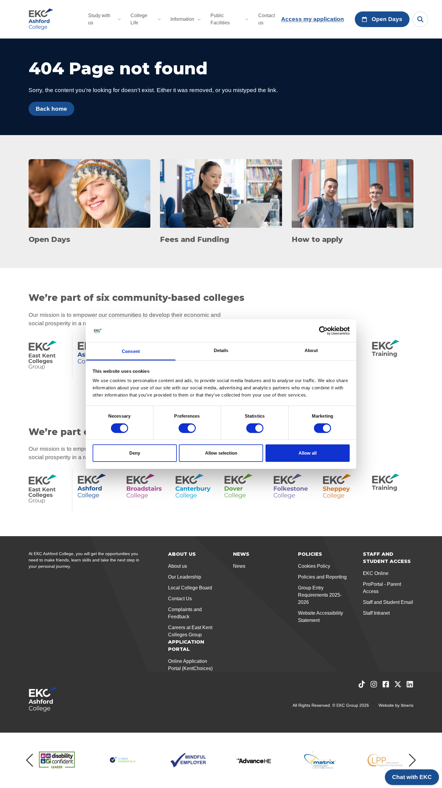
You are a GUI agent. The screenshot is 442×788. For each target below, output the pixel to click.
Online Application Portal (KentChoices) (190, 665)
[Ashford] (98, 490)
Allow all (308, 453)
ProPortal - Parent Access (382, 588)
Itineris (407, 705)
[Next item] (412, 760)
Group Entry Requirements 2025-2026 (320, 595)
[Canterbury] (196, 490)
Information (182, 19)
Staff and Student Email (388, 602)
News (239, 566)
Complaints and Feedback (185, 613)
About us (177, 566)
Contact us (266, 19)
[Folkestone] (294, 490)
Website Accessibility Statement (320, 616)
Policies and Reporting (322, 576)
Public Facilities (220, 19)
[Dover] (245, 490)
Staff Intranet (376, 613)
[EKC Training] (392, 356)
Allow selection (221, 453)
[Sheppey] (343, 490)
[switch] (187, 428)
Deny (134, 453)
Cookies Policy (314, 566)
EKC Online (375, 573)
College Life (138, 19)
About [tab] (311, 350)
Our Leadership (184, 576)
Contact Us (180, 598)
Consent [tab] (131, 351)
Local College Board (190, 587)
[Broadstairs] (147, 490)
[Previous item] (30, 760)
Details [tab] (221, 350)
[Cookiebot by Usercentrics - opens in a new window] (323, 330)
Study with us (99, 19)
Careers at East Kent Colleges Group (190, 631)
